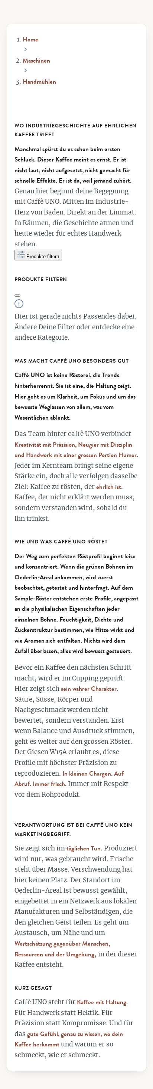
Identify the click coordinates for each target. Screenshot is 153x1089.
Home (30, 39)
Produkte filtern (42, 256)
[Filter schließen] (17, 295)
